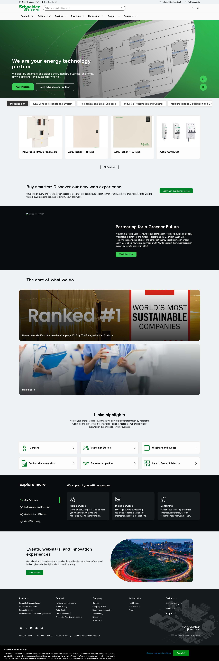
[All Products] (109, 167)
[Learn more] (34, 572)
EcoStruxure (134, 606)
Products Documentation (29, 606)
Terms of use (62, 642)
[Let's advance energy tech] (55, 87)
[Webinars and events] (171, 441)
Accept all (181, 653)
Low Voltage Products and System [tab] (52, 103)
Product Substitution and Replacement (35, 617)
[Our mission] (23, 87)
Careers (96, 606)
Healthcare (28, 389)
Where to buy (61, 610)
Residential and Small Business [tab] (98, 103)
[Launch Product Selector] (171, 456)
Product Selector (26, 613)
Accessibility (98, 617)
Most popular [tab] (17, 103)
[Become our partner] (109, 456)
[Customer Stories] (109, 441)
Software (88, 335)
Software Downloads (28, 610)
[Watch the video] (126, 254)
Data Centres (151, 389)
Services (149, 335)
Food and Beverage (94, 389)
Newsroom (97, 620)
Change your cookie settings (159, 653)
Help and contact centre (66, 606)
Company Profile (99, 610)
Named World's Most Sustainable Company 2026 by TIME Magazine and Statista (46, 334)
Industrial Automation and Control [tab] (143, 103)
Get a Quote (61, 613)
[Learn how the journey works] (176, 190)
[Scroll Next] (209, 103)
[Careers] (48, 441)
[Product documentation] (48, 456)
